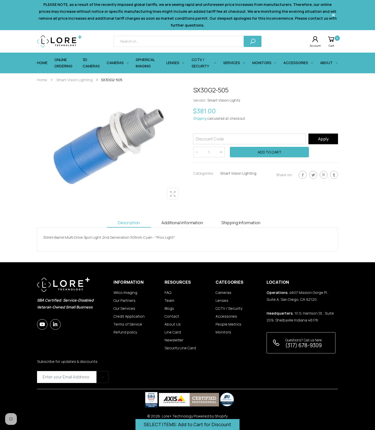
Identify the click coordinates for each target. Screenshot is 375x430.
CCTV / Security (229, 308)
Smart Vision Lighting (238, 173)
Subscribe (102, 377)
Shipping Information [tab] (240, 222)
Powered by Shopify (211, 416)
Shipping (199, 118)
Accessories (226, 316)
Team (169, 300)
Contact (172, 316)
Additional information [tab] (182, 222)
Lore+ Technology (177, 416)
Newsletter (174, 340)
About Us (173, 324)
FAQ (168, 292)
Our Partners (124, 300)
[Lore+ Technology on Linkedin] (55, 324)
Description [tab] (129, 222)
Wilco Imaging (125, 292)
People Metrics (228, 324)
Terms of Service (128, 324)
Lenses (222, 300)
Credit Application (129, 316)
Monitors (223, 332)
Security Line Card (180, 347)
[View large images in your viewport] (173, 193)
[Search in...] (252, 41)
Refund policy (125, 332)
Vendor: (200, 100)
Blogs (169, 308)
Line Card (173, 332)
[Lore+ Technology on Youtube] (42, 324)
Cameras (223, 292)
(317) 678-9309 (303, 345)
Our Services (124, 308)
